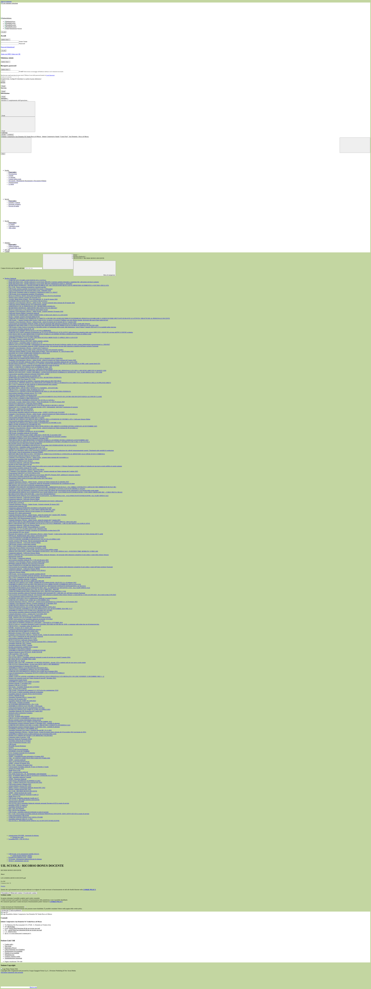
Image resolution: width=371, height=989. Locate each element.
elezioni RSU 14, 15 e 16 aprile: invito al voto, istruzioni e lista (28, 529)
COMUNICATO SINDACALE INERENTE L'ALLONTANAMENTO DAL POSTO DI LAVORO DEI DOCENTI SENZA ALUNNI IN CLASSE (55, 396)
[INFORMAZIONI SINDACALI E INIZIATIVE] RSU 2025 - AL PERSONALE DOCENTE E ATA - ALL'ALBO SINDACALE (49, 588)
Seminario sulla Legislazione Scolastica (20, 713)
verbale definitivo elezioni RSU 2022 (20, 786)
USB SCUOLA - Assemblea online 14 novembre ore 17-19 (27, 447)
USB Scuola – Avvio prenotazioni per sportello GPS (24, 376)
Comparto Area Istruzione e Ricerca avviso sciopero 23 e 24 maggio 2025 (31, 511)
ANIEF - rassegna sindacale (17, 760)
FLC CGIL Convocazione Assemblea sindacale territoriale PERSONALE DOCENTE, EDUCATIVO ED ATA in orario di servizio (49, 814)
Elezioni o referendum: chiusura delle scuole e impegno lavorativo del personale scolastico (36, 349)
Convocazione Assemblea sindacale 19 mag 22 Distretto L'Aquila (29, 767)
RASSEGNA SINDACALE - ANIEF (20, 857)
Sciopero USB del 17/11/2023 (18, 685)
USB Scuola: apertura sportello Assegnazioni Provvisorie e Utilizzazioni (30, 289)
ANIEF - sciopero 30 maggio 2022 (19, 763)
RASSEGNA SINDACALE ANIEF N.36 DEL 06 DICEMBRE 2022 (30, 721)
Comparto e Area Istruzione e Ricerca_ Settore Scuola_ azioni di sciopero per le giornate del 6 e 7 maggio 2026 (42, 322)
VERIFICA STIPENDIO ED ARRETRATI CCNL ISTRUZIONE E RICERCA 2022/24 (36, 405)
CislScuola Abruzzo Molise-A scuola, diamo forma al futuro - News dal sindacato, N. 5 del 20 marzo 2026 (41, 351)
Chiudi (3, 86)
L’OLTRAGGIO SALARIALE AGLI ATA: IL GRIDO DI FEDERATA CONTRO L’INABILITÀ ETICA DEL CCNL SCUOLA (49, 442)
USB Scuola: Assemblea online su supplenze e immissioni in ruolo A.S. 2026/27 (33, 292)
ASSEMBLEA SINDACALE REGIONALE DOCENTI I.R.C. (28, 668)
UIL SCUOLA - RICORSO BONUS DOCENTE (24, 800)
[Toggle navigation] (16, 145)
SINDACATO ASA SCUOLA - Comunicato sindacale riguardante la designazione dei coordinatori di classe (42, 483)
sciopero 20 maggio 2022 (16, 768)
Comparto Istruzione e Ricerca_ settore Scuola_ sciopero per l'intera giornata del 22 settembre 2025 (39, 482)
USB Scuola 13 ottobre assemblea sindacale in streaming (26, 692)
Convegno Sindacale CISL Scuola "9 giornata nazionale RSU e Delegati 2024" (33, 641)
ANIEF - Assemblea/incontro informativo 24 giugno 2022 (26, 756)
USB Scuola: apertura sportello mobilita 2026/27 (23, 355)
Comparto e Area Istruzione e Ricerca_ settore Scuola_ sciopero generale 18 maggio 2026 (36, 311)
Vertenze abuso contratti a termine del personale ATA (25, 297)
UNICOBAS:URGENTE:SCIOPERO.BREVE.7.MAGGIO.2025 (29, 516)
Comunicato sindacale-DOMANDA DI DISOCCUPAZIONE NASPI (30, 508)
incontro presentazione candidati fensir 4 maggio (23, 647)
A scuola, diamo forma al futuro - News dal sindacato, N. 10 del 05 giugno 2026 (33, 299)
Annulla (4, 134)
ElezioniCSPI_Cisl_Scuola (17, 661)
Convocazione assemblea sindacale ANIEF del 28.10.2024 (26, 621)
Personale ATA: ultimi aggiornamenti (20, 513)
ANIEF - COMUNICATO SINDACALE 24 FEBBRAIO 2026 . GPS (30, 367)
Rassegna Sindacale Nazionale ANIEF (20, 739)
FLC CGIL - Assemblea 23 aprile (19, 655)
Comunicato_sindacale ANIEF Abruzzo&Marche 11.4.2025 (27, 527)
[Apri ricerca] (355, 145)
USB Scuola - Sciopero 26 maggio (19, 702)
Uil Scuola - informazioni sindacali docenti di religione (25, 859)
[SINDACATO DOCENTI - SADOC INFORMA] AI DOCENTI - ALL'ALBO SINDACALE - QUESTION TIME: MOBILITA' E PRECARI (53, 551)
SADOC (11, 747)
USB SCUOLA (13, 674)
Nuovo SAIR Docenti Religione (18, 749)
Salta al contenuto (6, 1)
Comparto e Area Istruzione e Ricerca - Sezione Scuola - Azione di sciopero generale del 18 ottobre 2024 (40, 635)
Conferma (10, 134)
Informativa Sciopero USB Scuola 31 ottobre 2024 (24, 633)
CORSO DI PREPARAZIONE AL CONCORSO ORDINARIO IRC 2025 (32, 509)
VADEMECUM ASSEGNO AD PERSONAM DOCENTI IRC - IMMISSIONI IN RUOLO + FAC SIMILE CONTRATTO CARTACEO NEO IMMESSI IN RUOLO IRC (62, 487)
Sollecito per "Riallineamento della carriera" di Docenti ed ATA (28, 535)
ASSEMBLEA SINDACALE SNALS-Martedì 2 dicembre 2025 (28, 438)
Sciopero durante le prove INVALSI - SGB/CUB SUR (25, 652)
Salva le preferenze (15, 910)
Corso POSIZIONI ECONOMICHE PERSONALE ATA (26, 537)
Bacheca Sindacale (79, 256)
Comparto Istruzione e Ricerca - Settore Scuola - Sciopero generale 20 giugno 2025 (34, 504)
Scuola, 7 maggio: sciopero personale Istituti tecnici (24, 316)
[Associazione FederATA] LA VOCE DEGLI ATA (24, 473)
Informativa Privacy (11, 948)
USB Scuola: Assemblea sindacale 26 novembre (23, 433)
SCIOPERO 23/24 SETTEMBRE (19, 751)
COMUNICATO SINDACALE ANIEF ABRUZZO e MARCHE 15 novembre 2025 (35, 435)
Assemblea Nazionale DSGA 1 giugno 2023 (22, 697)
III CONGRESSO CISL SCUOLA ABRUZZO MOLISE (26, 581)
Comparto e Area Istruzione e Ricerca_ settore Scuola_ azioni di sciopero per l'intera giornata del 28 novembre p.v (43, 428)
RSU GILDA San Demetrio (17, 810)
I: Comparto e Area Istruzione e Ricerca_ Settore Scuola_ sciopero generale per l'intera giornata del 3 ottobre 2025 (43, 471)
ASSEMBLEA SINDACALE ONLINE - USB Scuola (25, 706)
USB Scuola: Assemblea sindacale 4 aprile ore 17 (24, 798)
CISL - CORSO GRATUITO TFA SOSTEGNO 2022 (25, 782)
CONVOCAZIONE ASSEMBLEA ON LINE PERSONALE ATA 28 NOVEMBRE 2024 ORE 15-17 (40, 608)
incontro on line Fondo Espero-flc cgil (20, 464)
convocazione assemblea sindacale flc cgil (21, 329)
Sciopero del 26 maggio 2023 (17, 699)
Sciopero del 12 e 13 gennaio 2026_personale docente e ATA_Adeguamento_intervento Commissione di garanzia (43, 407)
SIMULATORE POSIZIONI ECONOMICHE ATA (25, 424)
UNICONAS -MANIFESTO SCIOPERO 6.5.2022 (24, 781)
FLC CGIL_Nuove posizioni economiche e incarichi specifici (27, 287)
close (3, 154)
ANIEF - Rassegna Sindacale (17, 779)
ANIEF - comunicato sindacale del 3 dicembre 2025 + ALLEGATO (29, 416)
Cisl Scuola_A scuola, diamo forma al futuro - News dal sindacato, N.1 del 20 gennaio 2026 (37, 402)
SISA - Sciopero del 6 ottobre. (18, 688)
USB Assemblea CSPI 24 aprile (18, 654)
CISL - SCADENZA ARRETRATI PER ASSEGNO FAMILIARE (29, 758)
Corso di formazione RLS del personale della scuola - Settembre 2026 (30, 290)
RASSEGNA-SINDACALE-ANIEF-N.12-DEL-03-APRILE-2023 (29, 709)
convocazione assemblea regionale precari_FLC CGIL (25, 393)
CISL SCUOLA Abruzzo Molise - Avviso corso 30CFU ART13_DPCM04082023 (34, 664)
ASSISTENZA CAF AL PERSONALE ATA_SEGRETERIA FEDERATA (32, 306)
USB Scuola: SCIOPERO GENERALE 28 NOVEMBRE (27, 431)
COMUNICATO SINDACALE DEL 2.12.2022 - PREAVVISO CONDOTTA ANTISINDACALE (39, 725)
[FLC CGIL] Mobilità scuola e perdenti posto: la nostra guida (27, 546)
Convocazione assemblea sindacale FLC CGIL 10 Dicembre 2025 (29, 421)
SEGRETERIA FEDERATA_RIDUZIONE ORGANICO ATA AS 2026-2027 (33, 308)
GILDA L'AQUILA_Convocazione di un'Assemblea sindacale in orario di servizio (34, 365)
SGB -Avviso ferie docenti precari (19, 761)
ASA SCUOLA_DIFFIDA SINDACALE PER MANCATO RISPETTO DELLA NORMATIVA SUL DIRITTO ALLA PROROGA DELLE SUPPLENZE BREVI (60, 383)
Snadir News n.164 (14, 770)
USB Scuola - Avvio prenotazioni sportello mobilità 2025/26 (27, 574)
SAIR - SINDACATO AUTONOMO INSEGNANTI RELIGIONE (30, 617)
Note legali (8, 946)
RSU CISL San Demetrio (16, 808)
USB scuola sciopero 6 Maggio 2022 (20, 784)
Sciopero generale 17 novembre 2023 (20, 683)
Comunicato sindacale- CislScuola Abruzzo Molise (24, 462)
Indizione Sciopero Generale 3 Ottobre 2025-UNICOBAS (26, 469)
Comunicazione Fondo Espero (18, 680)
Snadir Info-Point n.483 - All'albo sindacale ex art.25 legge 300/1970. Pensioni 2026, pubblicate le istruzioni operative (44, 475)
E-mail (21, 71)
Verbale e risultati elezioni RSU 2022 (20, 789)
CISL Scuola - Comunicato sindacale (20, 558)
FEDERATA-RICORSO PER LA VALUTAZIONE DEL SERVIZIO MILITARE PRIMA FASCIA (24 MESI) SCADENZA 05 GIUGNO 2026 (53, 325)
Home (75, 255)
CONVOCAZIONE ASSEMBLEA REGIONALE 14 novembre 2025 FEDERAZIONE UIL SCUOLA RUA (43, 445)
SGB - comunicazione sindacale (18, 772)
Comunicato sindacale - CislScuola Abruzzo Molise (24, 497)
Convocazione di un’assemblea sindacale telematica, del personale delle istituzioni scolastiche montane (40, 575)
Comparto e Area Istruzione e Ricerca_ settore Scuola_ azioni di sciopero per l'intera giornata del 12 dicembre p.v (43, 414)
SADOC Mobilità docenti (16, 695)
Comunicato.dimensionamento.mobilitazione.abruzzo (25, 629)
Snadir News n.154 (14, 796)
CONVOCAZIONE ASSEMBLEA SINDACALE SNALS (27, 570)
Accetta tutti (30, 893)
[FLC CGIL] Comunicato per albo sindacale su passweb (26, 636)
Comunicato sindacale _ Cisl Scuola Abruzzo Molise (25, 542)
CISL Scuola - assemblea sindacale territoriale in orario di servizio (29, 812)
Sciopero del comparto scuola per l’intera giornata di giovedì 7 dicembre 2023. (32, 678)
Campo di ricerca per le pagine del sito (12, 268)
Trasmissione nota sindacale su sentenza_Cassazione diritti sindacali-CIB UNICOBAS (35, 381)
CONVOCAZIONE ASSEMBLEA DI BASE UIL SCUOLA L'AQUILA (31, 400)
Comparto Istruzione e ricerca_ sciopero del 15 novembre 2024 (28, 614)
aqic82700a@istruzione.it (24, 928)
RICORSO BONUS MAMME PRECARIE (22, 659)
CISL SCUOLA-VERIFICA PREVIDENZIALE (24, 398)
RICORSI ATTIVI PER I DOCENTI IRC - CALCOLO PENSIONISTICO (32, 494)
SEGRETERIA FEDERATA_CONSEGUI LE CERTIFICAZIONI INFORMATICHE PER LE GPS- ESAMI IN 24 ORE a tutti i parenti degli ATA (54, 363)
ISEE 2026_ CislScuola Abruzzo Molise (21, 409)
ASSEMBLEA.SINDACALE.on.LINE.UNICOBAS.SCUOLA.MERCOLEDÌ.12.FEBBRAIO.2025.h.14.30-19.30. (45, 584)
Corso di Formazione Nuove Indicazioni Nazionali (24, 336)
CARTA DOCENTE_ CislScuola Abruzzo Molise (24, 356)
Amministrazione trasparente (13, 958)
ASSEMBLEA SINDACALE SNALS (21, 461)
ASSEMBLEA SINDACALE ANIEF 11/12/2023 (24, 681)
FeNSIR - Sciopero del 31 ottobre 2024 (21, 628)
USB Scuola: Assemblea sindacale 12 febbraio (23, 579)
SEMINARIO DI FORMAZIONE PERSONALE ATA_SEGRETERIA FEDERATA (35, 377)
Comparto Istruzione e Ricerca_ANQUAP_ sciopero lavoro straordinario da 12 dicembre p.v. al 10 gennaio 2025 (43, 601)
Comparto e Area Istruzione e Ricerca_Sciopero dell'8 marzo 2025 (29, 562)
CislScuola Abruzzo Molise (17, 572)
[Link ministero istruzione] (9, 3)
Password (22, 43)
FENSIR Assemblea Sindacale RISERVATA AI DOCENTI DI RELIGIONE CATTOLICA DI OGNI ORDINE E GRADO (47, 489)
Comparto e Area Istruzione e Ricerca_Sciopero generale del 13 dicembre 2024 (33, 603)
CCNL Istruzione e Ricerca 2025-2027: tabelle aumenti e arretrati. (29, 341)
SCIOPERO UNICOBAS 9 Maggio (20, 648)
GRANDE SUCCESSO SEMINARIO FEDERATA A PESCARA (29, 353)
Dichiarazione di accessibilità (13, 951)
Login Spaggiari (50, 75)
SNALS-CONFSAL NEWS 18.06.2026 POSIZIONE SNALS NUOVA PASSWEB (35, 296)
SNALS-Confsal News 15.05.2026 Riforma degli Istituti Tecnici (28, 310)
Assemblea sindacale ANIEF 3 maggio (20, 645)
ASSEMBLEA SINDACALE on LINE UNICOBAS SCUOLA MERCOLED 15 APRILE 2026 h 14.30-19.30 (43, 337)
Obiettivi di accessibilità (12, 953)
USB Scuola (12, 744)
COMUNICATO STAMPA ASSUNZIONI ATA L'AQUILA (27, 280)
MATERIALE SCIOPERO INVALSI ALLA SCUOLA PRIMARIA (30, 330)
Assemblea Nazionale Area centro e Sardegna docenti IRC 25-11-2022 (30, 730)
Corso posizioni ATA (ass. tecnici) (19, 532)
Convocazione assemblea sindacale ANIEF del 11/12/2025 (26, 417)
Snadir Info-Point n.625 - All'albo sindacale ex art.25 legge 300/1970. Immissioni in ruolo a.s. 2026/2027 (40, 283)
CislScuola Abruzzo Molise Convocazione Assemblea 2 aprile (27, 548)
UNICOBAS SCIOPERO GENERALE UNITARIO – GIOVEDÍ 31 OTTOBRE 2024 (36, 622)
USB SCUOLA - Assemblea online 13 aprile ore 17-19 (25, 343)
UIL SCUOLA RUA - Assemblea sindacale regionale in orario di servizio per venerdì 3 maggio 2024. (40, 657)
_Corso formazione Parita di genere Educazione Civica (25, 596)
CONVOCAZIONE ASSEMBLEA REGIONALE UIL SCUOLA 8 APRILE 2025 (34, 539)
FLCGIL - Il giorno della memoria (19, 716)
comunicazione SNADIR (16, 801)
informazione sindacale (16, 556)
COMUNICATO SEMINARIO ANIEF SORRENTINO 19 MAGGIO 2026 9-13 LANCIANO (38, 315)
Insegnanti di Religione (16, 754)
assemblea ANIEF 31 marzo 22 (18, 805)
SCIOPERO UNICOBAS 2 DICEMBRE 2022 (23, 728)
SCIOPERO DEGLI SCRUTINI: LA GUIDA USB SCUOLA (28, 301)
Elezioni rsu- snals (17, 837)
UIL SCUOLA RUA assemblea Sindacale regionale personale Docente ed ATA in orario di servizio (39, 803)
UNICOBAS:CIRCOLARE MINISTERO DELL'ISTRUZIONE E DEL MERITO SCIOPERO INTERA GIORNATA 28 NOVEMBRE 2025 (53, 426)
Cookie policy (9, 944)
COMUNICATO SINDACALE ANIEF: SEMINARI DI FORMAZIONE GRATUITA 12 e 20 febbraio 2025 (42, 582)
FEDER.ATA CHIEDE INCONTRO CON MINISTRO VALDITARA (31, 735)
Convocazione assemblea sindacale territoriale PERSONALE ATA (29, 612)
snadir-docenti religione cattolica (22, 855)
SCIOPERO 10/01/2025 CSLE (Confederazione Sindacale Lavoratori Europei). (33, 598)
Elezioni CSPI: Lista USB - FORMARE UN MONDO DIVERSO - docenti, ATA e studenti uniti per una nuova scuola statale (47, 662)
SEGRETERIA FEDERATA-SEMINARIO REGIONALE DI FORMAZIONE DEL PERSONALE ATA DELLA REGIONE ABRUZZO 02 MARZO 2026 (57, 370)
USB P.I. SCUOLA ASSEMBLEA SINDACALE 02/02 (26, 718)
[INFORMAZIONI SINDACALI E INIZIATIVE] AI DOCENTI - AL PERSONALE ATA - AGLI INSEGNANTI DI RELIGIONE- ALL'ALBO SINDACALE (58, 495)
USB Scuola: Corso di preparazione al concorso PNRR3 (26, 452)
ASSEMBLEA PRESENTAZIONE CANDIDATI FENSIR (27, 650)
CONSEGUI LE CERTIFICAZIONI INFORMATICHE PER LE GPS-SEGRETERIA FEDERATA (40, 391)
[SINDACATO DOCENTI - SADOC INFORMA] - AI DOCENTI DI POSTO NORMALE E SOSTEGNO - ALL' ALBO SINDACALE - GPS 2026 (55, 372)
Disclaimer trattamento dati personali (12, 972)
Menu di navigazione (109, 275)
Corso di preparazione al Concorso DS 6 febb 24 (23, 666)
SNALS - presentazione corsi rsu (19, 861)
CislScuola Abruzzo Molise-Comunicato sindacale (24, 313)
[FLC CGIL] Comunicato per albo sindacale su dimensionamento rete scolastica (33, 384)
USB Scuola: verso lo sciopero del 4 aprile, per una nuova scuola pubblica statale (33, 549)
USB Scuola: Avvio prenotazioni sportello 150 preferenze (26, 294)
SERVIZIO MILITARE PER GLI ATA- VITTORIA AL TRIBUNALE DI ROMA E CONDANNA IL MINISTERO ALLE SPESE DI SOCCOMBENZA (57, 454)
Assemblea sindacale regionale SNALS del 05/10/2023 (25, 694)
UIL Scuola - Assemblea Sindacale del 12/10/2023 (24, 687)
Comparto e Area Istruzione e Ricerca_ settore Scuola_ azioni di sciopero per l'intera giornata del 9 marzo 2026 (42, 360)
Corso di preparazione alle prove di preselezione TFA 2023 (26, 708)
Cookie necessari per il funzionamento (12, 907)
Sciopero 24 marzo (14, 714)
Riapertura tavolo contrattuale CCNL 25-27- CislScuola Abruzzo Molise (31, 369)
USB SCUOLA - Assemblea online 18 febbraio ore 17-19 (26, 389)
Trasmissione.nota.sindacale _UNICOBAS (22, 386)
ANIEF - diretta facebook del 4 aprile (20, 793)
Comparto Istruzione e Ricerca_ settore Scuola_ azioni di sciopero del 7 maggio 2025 (34, 520)
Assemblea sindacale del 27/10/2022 (20, 741)
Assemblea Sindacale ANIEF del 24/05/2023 (22, 701)
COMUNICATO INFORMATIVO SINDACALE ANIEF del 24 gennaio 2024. (33, 671)
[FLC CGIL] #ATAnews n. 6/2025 (19, 429)
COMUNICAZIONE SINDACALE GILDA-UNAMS (26, 817)
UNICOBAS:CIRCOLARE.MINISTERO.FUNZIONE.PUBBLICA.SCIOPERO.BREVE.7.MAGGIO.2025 (43, 522)
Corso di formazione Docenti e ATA (20, 742)
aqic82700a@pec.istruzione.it (25, 930)
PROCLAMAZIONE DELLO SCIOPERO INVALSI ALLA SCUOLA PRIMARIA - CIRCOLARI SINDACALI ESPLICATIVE (49, 523)
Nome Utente (23, 41)
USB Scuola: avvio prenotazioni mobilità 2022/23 (24, 854)
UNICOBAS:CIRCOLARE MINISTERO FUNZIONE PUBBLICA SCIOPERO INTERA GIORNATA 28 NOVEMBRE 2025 (48, 440)
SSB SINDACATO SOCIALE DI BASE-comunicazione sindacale (29, 485)
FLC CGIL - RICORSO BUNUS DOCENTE (23, 791)
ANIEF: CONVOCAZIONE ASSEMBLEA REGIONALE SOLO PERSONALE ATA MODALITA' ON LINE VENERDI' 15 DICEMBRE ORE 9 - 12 (56, 676)
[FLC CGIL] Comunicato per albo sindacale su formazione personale (30, 577)
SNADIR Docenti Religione (17, 746)
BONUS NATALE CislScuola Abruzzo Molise (23, 640)
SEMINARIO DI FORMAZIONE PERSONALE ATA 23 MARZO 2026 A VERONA (36, 358)
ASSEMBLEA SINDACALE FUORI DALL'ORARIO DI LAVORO (30, 610)
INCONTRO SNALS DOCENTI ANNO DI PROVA (25, 443)
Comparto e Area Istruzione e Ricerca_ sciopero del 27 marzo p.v (28, 348)
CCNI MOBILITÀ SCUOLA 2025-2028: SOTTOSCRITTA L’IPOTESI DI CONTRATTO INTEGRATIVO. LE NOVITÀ (47, 586)
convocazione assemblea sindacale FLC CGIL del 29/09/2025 (27, 476)
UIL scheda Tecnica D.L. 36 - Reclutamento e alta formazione (27, 774)
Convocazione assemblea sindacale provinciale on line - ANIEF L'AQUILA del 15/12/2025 (37, 412)
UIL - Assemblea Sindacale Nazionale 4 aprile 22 (24, 794)
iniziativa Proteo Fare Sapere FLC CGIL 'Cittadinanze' (25, 615)
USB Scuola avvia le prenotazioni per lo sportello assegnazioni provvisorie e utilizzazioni (36, 501)
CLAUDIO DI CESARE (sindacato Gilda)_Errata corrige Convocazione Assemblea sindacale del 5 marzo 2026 (43, 362)
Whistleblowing (9, 955)
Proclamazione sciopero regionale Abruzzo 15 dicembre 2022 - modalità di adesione (34, 723)
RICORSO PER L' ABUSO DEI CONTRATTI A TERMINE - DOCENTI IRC (33, 388)
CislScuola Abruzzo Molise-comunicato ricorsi (23, 395)
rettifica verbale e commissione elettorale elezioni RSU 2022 (27, 787)
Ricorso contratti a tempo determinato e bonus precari (25, 720)
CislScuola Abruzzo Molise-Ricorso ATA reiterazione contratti (27, 304)
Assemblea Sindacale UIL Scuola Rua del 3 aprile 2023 (25, 711)
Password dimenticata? (8, 47)
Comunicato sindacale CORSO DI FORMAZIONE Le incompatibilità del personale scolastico (37, 436)
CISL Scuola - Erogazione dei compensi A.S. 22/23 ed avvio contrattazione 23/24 (33, 690)
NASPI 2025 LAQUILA (16, 502)
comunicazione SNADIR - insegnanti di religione (24, 835)
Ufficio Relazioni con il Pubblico (15, 949)
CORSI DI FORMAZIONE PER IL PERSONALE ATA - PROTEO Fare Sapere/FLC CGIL (37, 591)
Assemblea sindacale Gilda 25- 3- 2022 (20, 819)
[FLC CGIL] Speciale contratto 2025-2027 (22, 339)
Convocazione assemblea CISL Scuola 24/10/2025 (24, 459)
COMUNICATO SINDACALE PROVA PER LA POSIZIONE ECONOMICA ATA (35, 422)
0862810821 (11, 926)
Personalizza (5, 893)
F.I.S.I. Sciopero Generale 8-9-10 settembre (22, 753)
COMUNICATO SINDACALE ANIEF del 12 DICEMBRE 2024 (29, 600)
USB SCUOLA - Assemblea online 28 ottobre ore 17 (25, 626)
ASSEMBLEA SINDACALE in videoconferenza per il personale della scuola (32, 734)
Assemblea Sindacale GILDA (18, 807)
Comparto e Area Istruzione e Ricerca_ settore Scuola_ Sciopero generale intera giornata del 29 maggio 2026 (42, 303)
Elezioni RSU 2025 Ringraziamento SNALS (22, 518)
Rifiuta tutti (16, 893)
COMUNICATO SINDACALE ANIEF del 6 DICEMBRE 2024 (29, 605)
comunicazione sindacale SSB (18, 506)
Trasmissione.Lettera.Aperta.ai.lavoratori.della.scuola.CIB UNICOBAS (30, 478)
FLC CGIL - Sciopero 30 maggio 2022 (20, 765)
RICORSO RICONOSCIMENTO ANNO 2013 (23, 631)
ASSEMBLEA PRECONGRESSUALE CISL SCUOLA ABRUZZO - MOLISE (34, 589)
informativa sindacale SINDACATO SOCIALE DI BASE (26, 563)
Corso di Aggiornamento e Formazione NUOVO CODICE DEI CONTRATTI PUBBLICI (36, 673)
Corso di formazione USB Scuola (19, 815)
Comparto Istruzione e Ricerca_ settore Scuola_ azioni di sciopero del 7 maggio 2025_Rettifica (37, 515)
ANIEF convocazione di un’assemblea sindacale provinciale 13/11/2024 (30, 619)
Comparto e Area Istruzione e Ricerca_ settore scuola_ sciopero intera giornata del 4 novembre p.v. (39, 457)
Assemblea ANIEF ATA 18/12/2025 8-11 (21, 410)
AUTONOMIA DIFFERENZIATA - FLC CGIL (24, 704)
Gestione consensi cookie (12, 956)
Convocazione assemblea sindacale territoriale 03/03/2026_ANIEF (29, 374)
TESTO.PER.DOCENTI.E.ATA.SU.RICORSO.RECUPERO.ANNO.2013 (32, 607)
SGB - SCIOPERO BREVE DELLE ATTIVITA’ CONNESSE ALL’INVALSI (33, 775)
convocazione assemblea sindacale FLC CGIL (23, 468)
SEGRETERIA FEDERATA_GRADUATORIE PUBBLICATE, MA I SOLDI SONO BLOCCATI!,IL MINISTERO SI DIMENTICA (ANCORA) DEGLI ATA (59, 285)
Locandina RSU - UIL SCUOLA (19, 839)
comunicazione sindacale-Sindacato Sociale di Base (24, 456)
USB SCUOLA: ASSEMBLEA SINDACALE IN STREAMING (29, 669)
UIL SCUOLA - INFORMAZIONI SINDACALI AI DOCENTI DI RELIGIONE (34, 820)
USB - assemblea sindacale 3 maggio (20, 777)
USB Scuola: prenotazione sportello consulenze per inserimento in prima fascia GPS (34, 530)
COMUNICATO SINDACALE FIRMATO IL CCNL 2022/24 (28, 449)
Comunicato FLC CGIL (16, 480)
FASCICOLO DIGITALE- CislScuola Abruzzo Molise (25, 403)
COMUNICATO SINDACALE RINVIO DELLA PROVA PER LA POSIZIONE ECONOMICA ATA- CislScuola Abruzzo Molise (49, 419)
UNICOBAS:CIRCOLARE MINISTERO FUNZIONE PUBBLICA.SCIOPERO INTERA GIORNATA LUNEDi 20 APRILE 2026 (50, 334)
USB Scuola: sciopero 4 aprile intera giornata (22, 544)
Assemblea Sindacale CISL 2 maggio (20, 643)
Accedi (3, 32)
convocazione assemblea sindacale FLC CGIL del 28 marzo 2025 (29, 560)
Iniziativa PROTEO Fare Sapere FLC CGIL (22, 379)
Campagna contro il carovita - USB (19, 737)
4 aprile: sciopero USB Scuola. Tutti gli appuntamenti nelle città (28, 541)
